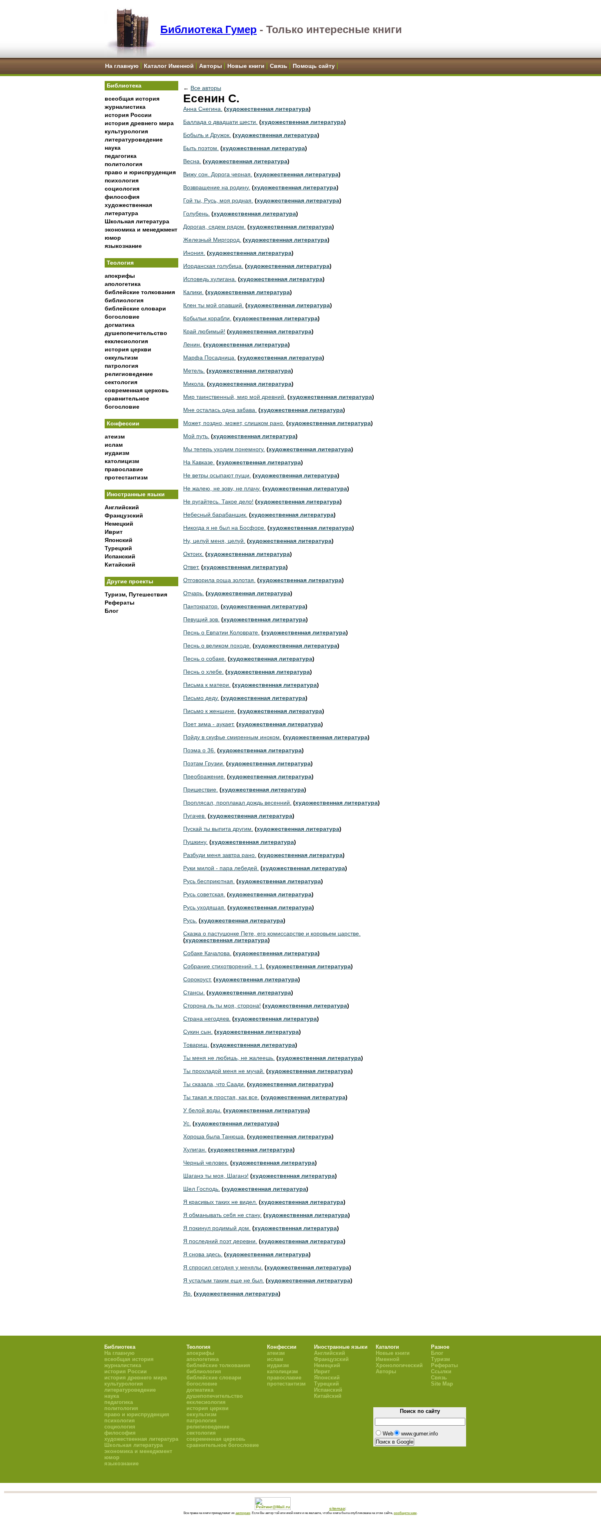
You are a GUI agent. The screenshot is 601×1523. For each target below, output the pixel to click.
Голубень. (196, 213)
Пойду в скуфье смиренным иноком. (232, 737)
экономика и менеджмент (141, 229)
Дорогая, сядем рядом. (214, 226)
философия (122, 196)
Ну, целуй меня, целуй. (214, 541)
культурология (126, 131)
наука (113, 147)
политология (123, 164)
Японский (118, 540)
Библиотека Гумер (208, 29)
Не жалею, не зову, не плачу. (222, 488)
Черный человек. (206, 1162)
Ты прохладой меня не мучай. (224, 1071)
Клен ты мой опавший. (213, 305)
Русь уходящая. (204, 907)
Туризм (440, 1359)
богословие (122, 316)
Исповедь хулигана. (209, 279)
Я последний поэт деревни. (220, 1241)
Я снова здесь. (202, 1254)
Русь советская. (204, 894)
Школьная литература (137, 221)
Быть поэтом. (201, 148)
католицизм (122, 461)
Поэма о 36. (199, 750)
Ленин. (192, 344)
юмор (113, 237)
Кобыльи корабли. (207, 318)
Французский (124, 515)
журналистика (125, 106)
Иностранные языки (136, 494)
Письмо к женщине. (209, 711)
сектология (121, 382)
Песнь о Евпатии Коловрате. (221, 632)
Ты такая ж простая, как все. (221, 1097)
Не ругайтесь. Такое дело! (218, 501)
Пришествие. (200, 789)
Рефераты (120, 602)
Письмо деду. (201, 698)
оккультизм (121, 357)
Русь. (190, 920)
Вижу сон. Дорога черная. (217, 174)
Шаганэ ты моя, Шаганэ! (216, 1175)
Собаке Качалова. (207, 953)
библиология (124, 300)
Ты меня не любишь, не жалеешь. (229, 1058)
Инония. (194, 253)
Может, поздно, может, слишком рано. (234, 423)
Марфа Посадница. (209, 357)
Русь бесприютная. (209, 881)
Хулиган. (194, 1149)
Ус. (187, 1123)
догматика (120, 325)
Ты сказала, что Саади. (214, 1084)
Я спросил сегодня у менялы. (223, 1267)
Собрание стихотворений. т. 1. (224, 966)
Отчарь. (193, 593)
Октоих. (193, 554)
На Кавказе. (199, 462)
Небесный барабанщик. (215, 514)
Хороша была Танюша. (214, 1136)
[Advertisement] (141, 753)
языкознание (123, 246)
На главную (122, 66)
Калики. (193, 292)
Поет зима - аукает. (209, 724)
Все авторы (206, 88)
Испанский (120, 556)
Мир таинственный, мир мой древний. (234, 397)
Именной (387, 1359)
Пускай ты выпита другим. (218, 829)
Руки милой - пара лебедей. (221, 868)
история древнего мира (139, 123)
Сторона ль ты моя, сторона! (222, 1005)
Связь (278, 66)
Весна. (192, 161)
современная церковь (137, 390)
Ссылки (441, 1371)
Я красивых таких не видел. (220, 1202)
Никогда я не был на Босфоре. (224, 527)
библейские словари (135, 308)
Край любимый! (204, 331)
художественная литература (267, 109)
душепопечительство (136, 333)
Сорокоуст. (197, 979)
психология (122, 180)
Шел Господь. (201, 1189)
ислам (114, 444)
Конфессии (123, 423)
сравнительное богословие (222, 1445)
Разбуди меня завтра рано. (219, 855)
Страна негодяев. (207, 1018)
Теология (120, 262)
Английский (122, 507)
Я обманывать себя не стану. (222, 1215)
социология (122, 188)
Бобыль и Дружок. (207, 135)
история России (128, 115)
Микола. (194, 383)
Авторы (210, 66)
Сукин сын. (198, 1031)
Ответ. (191, 567)
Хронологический (399, 1365)
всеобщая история (132, 98)
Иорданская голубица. (213, 266)
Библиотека (124, 85)
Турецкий (118, 548)
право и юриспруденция (140, 172)
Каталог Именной (169, 66)
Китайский (120, 564)
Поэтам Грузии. (203, 763)
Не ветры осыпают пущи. (217, 475)
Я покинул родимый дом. (217, 1228)
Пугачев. (194, 815)
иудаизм (117, 453)
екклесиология (126, 341)
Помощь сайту (314, 66)
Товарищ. (196, 1045)
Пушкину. (195, 842)
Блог (112, 610)
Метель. (194, 370)
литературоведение (134, 139)
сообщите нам (405, 1513)
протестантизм (126, 477)
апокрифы (120, 275)
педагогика (121, 156)
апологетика (123, 284)
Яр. (187, 1293)
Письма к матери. (207, 685)
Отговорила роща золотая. (219, 580)
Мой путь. (196, 436)
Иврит (114, 532)
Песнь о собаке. (204, 658)
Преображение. (204, 776)
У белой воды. (202, 1110)
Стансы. (194, 992)
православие (124, 469)
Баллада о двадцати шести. (220, 122)
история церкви (128, 349)
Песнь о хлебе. (203, 671)
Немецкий (119, 523)
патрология (121, 365)
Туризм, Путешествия (136, 594)
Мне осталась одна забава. (220, 410)
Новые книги (246, 66)
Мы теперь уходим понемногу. (224, 449)
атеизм (115, 436)
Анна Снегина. (202, 109)
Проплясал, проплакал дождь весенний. (237, 802)
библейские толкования (140, 292)
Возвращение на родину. (216, 187)
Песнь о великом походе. (217, 645)
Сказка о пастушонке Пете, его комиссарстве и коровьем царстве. (272, 933)
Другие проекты (130, 581)
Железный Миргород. (212, 239)
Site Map (442, 1384)
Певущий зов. (201, 619)
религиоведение (129, 374)
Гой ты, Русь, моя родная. (218, 200)
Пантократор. (201, 606)
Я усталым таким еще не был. (223, 1280)
